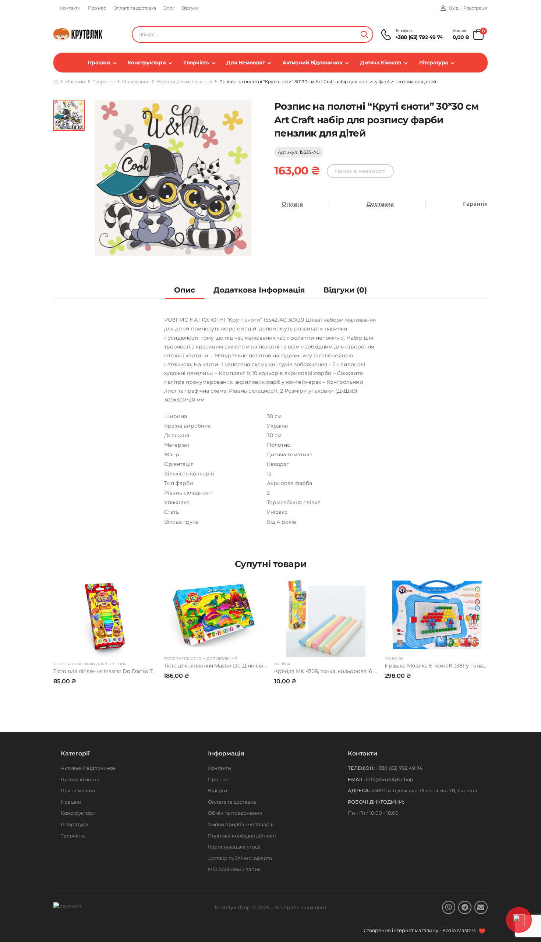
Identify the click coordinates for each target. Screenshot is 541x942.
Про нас (97, 8)
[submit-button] (364, 34)
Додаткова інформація (259, 290)
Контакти (70, 8)
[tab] (184, 290)
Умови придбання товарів (241, 824)
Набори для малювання (184, 81)
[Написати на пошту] (481, 907)
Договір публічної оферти (240, 858)
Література (433, 62)
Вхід (453, 8)
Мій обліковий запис (234, 869)
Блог (168, 8)
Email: (356, 779)
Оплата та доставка (134, 8)
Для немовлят (245, 62)
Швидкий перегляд (104, 648)
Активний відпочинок (312, 62)
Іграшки (99, 62)
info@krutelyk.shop (389, 779)
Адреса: (359, 790)
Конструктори (146, 62)
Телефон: (361, 768)
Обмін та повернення (235, 813)
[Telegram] (464, 907)
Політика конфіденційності (242, 836)
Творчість (196, 62)
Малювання (135, 81)
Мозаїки (394, 658)
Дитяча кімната (380, 62)
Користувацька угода (234, 847)
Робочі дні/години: (376, 802)
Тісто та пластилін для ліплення (90, 664)
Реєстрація (475, 8)
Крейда (282, 664)
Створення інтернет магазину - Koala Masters (420, 930)
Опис (184, 290)
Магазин (75, 81)
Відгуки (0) (345, 290)
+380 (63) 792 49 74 (419, 37)
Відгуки (190, 8)
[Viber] (448, 907)
